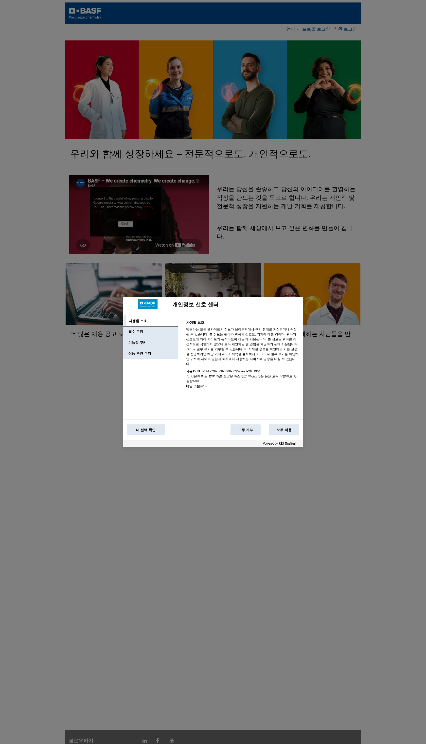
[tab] (151, 320)
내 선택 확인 (146, 429)
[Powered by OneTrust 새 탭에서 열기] (282, 444)
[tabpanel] (242, 357)
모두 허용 (284, 429)
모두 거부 (245, 429)
